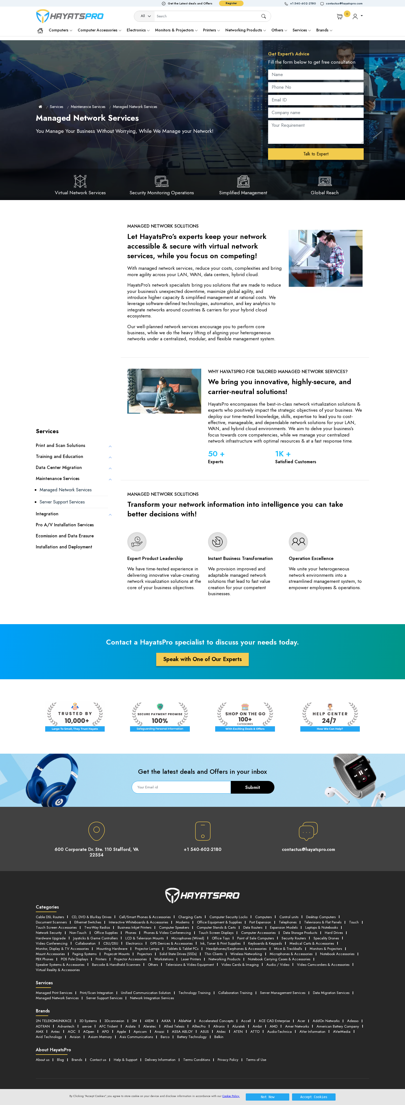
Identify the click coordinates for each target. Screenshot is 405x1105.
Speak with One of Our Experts (202, 659)
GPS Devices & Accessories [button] (171, 943)
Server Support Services (62, 502)
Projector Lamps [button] (147, 948)
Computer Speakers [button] (174, 927)
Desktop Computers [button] (321, 917)
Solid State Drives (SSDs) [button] (178, 953)
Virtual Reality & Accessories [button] (58, 969)
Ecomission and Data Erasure (65, 536)
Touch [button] (354, 922)
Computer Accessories (98, 30)
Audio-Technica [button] (279, 1031)
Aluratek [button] (238, 1026)
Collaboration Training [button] (235, 992)
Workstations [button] (163, 959)
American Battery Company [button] (338, 1026)
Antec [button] (55, 1031)
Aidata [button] (130, 1026)
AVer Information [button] (312, 1031)
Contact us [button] (98, 1059)
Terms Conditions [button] (196, 1059)
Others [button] (153, 964)
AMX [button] (39, 1031)
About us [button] (42, 1059)
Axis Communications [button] (136, 1036)
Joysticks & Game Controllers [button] (95, 938)
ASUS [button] (204, 1031)
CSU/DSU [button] (110, 943)
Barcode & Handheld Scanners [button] (116, 964)
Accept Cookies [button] (313, 1097)
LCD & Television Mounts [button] (144, 938)
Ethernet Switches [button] (87, 922)
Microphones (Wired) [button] (187, 938)
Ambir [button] (257, 1026)
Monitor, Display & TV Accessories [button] (62, 948)
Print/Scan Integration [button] (96, 992)
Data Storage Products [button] (300, 932)
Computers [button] (263, 917)
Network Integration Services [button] (152, 998)
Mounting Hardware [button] (111, 948)
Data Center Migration (59, 467)
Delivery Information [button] (160, 1059)
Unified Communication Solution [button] (146, 992)
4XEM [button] (149, 1020)
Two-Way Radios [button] (97, 927)
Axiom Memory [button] (100, 1036)
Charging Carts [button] (190, 917)
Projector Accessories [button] (130, 959)
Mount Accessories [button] (50, 953)
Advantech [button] (66, 1026)
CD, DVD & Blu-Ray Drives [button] (91, 917)
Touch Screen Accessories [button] (56, 927)
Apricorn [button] (140, 1031)
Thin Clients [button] (213, 953)
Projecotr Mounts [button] (116, 953)
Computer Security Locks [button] (228, 917)
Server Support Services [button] (104, 998)
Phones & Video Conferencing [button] (167, 932)
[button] (302, 3)
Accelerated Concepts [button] (216, 1020)
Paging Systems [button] (84, 953)
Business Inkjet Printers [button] (134, 927)
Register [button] (231, 3)
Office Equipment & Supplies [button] (219, 922)
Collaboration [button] (85, 943)
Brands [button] (323, 30)
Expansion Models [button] (284, 927)
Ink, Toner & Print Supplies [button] (220, 943)
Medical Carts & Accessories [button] (312, 943)
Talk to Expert (315, 154)
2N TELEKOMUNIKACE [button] (54, 1020)
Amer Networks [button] (297, 1026)
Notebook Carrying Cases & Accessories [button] (279, 959)
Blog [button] (60, 1059)
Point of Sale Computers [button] (255, 938)
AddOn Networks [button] (326, 1020)
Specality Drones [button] (326, 938)
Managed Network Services (135, 106)
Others (277, 30)
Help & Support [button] (125, 1059)
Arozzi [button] (159, 1031)
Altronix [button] (219, 1026)
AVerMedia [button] (341, 1031)
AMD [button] (273, 1026)
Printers (210, 30)
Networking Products (244, 30)
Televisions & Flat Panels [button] (322, 922)
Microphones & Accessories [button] (291, 953)
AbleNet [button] (185, 1020)
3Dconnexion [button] (114, 1020)
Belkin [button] (218, 1036)
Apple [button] (121, 1031)
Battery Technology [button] (192, 1036)
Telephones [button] (287, 922)
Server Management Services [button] (282, 992)
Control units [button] (288, 917)
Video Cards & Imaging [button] (240, 964)
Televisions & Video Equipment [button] (190, 964)
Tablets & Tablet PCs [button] (182, 948)
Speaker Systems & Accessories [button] (60, 964)
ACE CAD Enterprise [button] (274, 1020)
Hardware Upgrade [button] (51, 938)
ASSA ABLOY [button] (182, 1031)
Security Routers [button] (294, 938)
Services (56, 106)
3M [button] (134, 1020)
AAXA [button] (166, 1020)
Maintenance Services (88, 106)
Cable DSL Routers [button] (50, 917)
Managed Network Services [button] (57, 998)
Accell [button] (246, 1020)
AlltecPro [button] (199, 1026)
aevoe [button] (86, 1026)
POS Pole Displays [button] (74, 959)
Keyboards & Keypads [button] (265, 943)
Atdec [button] (221, 1031)
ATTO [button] (255, 1031)
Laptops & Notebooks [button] (321, 927)
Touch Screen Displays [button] (216, 932)
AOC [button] (71, 1031)
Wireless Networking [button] (246, 953)
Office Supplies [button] (106, 932)
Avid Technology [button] (49, 1036)
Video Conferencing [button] (52, 943)
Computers (59, 30)
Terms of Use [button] (256, 1059)
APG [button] (105, 1031)
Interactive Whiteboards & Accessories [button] (138, 922)
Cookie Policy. (231, 1096)
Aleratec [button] (149, 1026)
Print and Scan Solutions (60, 445)
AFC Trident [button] (108, 1026)
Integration (47, 514)
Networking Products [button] (224, 959)
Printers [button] (101, 959)
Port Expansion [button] (260, 922)
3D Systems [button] (88, 1020)
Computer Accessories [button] (258, 932)
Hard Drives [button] (334, 932)
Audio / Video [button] (277, 964)
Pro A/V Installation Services (65, 525)
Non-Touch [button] (78, 932)
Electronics (137, 30)
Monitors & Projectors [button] (326, 948)
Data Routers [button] (252, 927)
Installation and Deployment (64, 547)
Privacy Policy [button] (228, 1059)
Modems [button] (182, 922)
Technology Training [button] (194, 992)
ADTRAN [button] (43, 1026)
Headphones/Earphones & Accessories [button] (236, 948)
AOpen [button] (88, 1031)
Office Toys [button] (220, 938)
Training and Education (59, 456)
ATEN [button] (238, 1031)
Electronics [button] (134, 943)
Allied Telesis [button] (174, 1026)
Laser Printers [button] (191, 959)
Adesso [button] (352, 1020)
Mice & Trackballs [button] (288, 948)
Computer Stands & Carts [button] (216, 927)
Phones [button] (130, 932)
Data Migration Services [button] (331, 992)
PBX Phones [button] (44, 959)
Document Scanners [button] (51, 922)
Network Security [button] (49, 932)
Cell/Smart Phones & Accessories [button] (145, 917)
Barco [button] (165, 1036)
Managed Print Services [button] (54, 992)
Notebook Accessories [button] (337, 953)
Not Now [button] (267, 1097)
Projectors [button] (144, 953)
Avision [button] (75, 1036)
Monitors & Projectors (175, 30)
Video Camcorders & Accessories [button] (323, 964)
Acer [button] (301, 1020)
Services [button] (300, 30)
